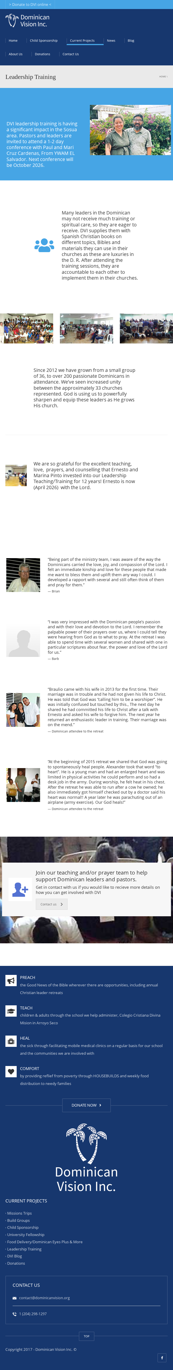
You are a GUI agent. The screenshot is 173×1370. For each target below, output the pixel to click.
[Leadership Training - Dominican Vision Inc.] (27, 20)
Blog (131, 40)
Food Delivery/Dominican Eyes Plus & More (45, 1241)
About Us (16, 54)
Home (13, 40)
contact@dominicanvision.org (44, 1297)
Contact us (49, 904)
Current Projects (82, 40)
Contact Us (71, 54)
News (111, 40)
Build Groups (18, 1220)
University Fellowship (25, 1234)
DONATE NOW (85, 1105)
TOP (86, 1336)
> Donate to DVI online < (30, 4)
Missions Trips (19, 1213)
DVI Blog (14, 1256)
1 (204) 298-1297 (32, 1313)
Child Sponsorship (44, 40)
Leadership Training (24, 1249)
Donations (42, 54)
